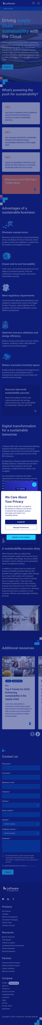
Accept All (21, 522)
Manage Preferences (21, 528)
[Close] (34, 484)
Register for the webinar (21, 537)
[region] (21, 512)
